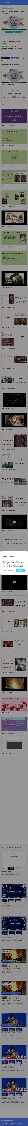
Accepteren (21, 570)
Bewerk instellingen (8, 570)
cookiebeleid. (19, 566)
